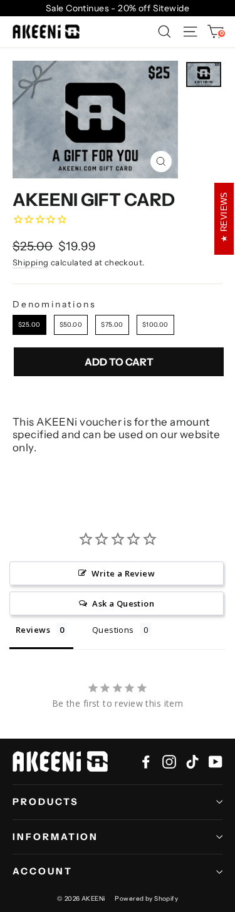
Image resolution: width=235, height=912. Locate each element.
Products (46, 801)
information (55, 837)
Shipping (30, 262)
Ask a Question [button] (123, 603)
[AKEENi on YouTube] (215, 761)
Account (43, 871)
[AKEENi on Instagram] (169, 761)
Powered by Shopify (146, 898)
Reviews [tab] (33, 629)
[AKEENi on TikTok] (192, 761)
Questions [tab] (113, 629)
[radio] (29, 325)
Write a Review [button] (123, 573)
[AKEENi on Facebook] (146, 761)
